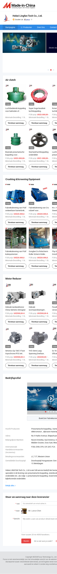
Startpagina (10, 27)
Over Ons (41, 27)
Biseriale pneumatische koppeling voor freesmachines (14, 155)
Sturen (26, 541)
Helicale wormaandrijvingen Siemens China (37, 310)
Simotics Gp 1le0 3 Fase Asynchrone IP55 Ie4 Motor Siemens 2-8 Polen (15, 353)
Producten (27, 27)
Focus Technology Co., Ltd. (47, 557)
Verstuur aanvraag (16, 123)
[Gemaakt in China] (19, 5)
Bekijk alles (9, 485)
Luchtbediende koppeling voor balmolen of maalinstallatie (15, 111)
